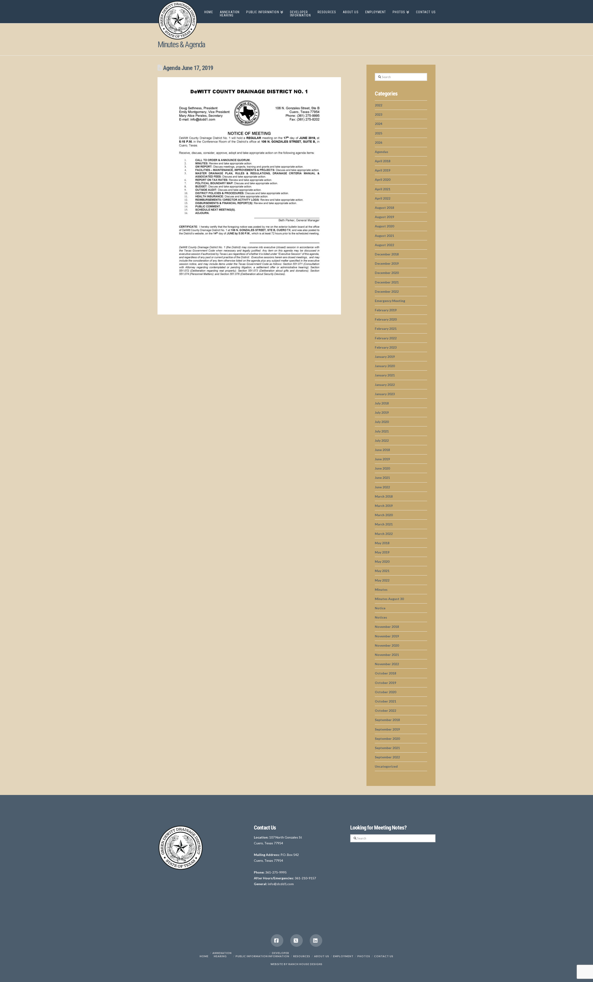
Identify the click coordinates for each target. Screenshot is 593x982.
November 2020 (387, 645)
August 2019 (384, 217)
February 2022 (386, 338)
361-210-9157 (305, 878)
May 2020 (382, 561)
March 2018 (384, 496)
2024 (378, 124)
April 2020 (382, 179)
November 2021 (387, 655)
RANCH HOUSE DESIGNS (305, 964)
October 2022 (385, 710)
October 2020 (385, 692)
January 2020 (385, 366)
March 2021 (384, 524)
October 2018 (385, 673)
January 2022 (385, 385)
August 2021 (384, 236)
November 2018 (387, 627)
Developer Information (278, 954)
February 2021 (386, 329)
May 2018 (382, 543)
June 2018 (382, 450)
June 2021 (382, 478)
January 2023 (385, 394)
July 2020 (382, 422)
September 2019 (387, 729)
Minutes (381, 589)
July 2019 (382, 412)
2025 (378, 133)
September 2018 (387, 720)
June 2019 (382, 459)
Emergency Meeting (390, 301)
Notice (380, 608)
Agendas (381, 152)
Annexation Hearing (222, 954)
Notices (381, 617)
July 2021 (382, 431)
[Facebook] (277, 940)
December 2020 (387, 273)
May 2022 (382, 580)
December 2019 (387, 263)
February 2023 (386, 347)
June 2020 (382, 468)
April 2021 (382, 189)
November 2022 (387, 664)
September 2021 (387, 748)
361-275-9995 (276, 872)
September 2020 (387, 738)
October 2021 (385, 701)
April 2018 (382, 161)
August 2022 (384, 245)
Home (204, 956)
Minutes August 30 (389, 599)
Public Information (252, 956)
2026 (378, 142)
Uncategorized (386, 766)
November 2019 (387, 636)
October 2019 (385, 683)
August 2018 (384, 208)
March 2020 (384, 515)
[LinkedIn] (316, 940)
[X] (296, 940)
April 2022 (382, 198)
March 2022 (384, 534)
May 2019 (382, 552)
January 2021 (385, 375)
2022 (378, 105)
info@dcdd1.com (281, 884)
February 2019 (386, 310)
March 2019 (384, 506)
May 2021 (382, 571)
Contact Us (383, 956)
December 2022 (387, 291)
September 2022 (387, 757)
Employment (343, 956)
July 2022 (382, 440)
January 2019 (385, 357)
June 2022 (382, 487)
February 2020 (386, 319)
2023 (378, 114)
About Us (321, 956)
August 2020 (384, 226)
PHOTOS (363, 956)
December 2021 (387, 282)
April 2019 (382, 170)
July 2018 (382, 403)
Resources (301, 956)
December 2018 (387, 254)
